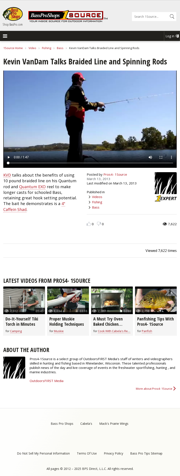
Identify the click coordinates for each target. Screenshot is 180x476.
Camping (16, 331)
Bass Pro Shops (62, 423)
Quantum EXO (32, 186)
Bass (60, 48)
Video (32, 48)
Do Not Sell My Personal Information (43, 453)
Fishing (46, 48)
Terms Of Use (87, 453)
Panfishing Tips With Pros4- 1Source (155, 321)
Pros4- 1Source (115, 174)
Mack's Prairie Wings (113, 423)
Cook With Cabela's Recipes (116, 331)
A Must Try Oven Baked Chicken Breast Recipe (108, 324)
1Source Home (13, 48)
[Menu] (5, 36)
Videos (97, 197)
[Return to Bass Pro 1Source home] (68, 21)
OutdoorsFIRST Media (46, 381)
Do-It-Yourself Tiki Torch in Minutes (21, 321)
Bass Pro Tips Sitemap (146, 453)
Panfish (147, 331)
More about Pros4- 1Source (154, 389)
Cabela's (86, 423)
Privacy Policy (113, 453)
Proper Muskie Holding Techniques (66, 321)
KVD (7, 175)
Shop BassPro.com (13, 24)
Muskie (59, 331)
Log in (170, 36)
